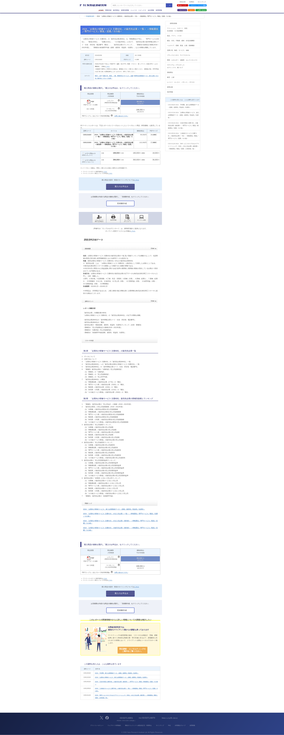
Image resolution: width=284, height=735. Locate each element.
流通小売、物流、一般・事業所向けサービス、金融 (118, 76)
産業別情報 (125, 10)
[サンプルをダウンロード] (127, 218)
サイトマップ (202, 2)
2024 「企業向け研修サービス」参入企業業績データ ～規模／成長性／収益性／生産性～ (114, 509)
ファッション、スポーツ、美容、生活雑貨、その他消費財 (178, 29)
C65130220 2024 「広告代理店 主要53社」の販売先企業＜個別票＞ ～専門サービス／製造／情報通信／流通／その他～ (183, 125)
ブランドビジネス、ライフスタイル (178, 55)
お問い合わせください (121, 116)
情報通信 (170, 72)
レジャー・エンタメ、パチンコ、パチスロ (180, 82)
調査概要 (120, 249)
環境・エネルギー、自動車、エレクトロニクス (182, 60)
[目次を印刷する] (113, 218)
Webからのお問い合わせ (170, 718)
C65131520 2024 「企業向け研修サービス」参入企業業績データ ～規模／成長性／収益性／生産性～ (183, 115)
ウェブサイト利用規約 (114, 725)
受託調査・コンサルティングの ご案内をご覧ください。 (132, 650)
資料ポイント (120, 301)
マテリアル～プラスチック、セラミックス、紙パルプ (176, 66)
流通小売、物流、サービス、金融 (178, 50)
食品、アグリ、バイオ (174, 36)
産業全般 (170, 87)
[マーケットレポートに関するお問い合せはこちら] (99, 218)
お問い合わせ (202, 10)
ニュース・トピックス (138, 10)
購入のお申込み (121, 186)
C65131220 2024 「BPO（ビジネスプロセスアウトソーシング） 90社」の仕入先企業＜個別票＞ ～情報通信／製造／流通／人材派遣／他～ (183, 146)
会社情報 (151, 10)
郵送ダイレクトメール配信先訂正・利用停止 (138, 725)
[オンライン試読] (141, 218)
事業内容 (108, 10)
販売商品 (116, 10)
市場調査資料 (90, 16)
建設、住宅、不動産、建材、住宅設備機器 (180, 40)
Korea (191, 2)
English (183, 2)
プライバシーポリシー (96, 725)
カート (192, 10)
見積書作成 (122, 203)
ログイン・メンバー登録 (198, 5)
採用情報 (159, 10)
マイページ (183, 10)
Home (101, 10)
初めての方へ (183, 5)
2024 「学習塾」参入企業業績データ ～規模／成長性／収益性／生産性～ (117, 673)
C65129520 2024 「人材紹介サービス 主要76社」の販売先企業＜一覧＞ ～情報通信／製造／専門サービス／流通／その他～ (183, 135)
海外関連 (170, 92)
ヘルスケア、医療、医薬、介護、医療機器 (180, 45)
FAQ (169, 725)
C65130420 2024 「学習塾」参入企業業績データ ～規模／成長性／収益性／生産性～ (183, 106)
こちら (108, 66)
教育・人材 (98, 76)
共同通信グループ (180, 725)
